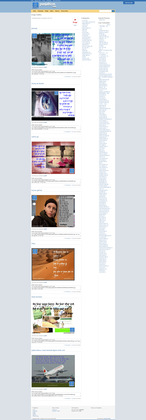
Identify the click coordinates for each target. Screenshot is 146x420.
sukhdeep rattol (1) (103, 253)
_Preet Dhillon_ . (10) (103, 26)
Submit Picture (102, 19)
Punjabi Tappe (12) (86, 55)
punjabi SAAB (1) (102, 214)
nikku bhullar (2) (102, 203)
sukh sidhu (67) (102, 252)
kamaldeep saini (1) (103, 173)
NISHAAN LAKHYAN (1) (104, 206)
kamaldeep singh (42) (103, 175)
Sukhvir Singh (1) (102, 255)
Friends (43, 0)
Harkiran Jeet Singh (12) (104, 135)
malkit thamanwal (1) (103, 190)
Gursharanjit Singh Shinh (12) (105, 131)
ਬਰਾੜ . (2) (101, 48)
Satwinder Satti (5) (103, 241)
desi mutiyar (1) (102, 97)
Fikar (33, 243)
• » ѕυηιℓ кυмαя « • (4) (103, 56)
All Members (49, 0)
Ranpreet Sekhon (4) (103, 223)
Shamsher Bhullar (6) (103, 244)
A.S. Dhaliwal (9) (102, 54)
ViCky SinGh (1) (102, 262)
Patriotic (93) (84, 50)
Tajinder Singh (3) (102, 259)
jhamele (34, 28)
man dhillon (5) (102, 191)
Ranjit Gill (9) (101, 222)
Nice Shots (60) (85, 47)
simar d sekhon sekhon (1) (104, 249)
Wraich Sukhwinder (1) (103, 265)
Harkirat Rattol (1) (102, 137)
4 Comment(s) (67, 345)
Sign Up (127, 2)
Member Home (38, 0)
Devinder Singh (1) (103, 99)
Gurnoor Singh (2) (103, 120)
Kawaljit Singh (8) (102, 179)
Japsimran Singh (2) (103, 153)
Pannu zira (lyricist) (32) (104, 209)
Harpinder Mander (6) (103, 138)
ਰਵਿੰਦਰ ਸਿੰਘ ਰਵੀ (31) (103, 44)
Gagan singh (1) (102, 106)
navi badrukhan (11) (103, 200)
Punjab (46, 11)
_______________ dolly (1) (104, 24)
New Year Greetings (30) (87, 46)
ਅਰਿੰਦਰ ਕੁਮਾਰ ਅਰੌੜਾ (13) (104, 36)
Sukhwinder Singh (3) (103, 256)
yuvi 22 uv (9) (102, 267)
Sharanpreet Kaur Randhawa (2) (105, 247)
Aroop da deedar (38, 83)
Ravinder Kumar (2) (103, 226)
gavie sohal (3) (102, 111)
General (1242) (85, 32)
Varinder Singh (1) (102, 261)
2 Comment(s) (67, 76)
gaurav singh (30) (102, 110)
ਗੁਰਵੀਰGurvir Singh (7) (103, 32)
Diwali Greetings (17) (86, 28)
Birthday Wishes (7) (86, 23)
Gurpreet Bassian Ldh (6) (104, 123)
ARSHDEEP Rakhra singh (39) (105, 74)
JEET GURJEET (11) (103, 164)
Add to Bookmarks (56, 0)
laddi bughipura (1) (103, 182)
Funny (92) (84, 31)
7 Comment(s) (67, 398)
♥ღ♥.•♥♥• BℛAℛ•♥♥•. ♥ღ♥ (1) (105, 75)
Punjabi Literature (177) (87, 53)
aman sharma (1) (102, 62)
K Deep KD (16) (102, 172)
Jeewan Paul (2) (102, 169)
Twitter (58, 411)
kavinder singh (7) (103, 178)
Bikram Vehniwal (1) (103, 85)
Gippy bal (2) (101, 113)
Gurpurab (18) (85, 35)
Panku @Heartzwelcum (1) (104, 208)
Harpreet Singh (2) (103, 143)
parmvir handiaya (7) (103, 212)
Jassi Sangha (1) (102, 159)
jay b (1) (100, 162)
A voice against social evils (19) (88, 21)
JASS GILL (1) (102, 156)
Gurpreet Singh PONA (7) (104, 129)
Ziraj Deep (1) (102, 270)
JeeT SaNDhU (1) (103, 166)
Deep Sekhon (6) (102, 94)
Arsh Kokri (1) (102, 72)
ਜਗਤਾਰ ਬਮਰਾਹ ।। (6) (103, 52)
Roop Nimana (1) (102, 234)
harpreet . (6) (102, 141)
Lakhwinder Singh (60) (103, 184)
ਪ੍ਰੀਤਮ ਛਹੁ (35, 137)
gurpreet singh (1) (102, 128)
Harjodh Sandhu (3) (103, 134)
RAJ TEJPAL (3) (102, 217)
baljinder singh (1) (102, 81)
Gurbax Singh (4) (102, 114)
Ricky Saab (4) (102, 228)
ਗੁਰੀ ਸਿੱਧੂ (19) (101, 33)
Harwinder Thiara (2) (103, 146)
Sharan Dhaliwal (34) (103, 246)
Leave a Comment (77, 76)
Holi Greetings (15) (86, 38)
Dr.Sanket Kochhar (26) (104, 102)
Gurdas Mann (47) (86, 34)
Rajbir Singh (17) (102, 219)
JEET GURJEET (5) (103, 167)
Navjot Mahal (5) (102, 202)
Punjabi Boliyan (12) (86, 52)
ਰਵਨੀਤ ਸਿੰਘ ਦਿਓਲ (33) (103, 42)
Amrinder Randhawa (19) (104, 66)
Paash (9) (84, 49)
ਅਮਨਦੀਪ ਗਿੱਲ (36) (102, 35)
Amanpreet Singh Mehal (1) (104, 65)
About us (57, 11)
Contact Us (54, 409)
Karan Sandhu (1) (102, 176)
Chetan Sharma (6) (103, 88)
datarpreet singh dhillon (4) (104, 91)
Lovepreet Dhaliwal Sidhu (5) (105, 187)
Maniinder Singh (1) (103, 193)
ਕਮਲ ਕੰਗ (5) (101, 39)
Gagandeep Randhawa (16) (105, 108)
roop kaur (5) (102, 232)
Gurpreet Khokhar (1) (103, 126)
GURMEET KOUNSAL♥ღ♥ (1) (105, 119)
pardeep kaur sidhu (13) (104, 211)
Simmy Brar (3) (102, 250)
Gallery (51, 11)
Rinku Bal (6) (101, 229)
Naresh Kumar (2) (103, 197)
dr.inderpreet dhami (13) (104, 100)
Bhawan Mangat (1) (103, 84)
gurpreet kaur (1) (102, 125)
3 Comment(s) (67, 131)
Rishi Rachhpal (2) (103, 231)
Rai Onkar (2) (102, 215)
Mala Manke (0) (85, 44)
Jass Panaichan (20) (103, 158)
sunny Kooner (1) (102, 258)
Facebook (54, 411)
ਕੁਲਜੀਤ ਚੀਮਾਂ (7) (102, 41)
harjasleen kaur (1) (103, 132)
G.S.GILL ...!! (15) (102, 103)
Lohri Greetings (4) (86, 43)
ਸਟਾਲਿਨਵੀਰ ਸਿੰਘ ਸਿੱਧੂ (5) (104, 30)
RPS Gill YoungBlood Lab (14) (105, 235)
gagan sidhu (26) (102, 105)
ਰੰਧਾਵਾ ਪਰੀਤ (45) (102, 47)
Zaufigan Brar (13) (103, 268)
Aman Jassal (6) (102, 60)
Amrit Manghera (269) (103, 71)
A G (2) (100, 29)
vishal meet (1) (102, 264)
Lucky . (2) (101, 188)
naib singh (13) (102, 196)
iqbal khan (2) (102, 150)
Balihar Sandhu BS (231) (104, 79)
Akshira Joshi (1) (102, 57)
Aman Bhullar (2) (102, 59)
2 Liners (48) (84, 20)
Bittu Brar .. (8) (102, 87)
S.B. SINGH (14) (102, 237)
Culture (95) (84, 26)
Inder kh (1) (101, 149)
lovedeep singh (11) (103, 185)
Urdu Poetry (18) (85, 58)
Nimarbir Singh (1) (103, 205)
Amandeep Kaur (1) (103, 63)
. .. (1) (100, 27)
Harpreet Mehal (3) (103, 140)
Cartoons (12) (85, 24)
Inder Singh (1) (102, 147)
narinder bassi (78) (103, 199)
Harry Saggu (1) (102, 144)
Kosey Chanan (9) (86, 41)
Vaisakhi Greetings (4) (86, 59)
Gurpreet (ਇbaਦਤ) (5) (103, 122)
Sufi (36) (84, 56)
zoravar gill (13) (102, 271)
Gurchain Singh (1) (103, 116)
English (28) (84, 29)
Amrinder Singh (106, 418)
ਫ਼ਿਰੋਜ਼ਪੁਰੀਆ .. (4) (102, 38)
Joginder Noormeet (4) (103, 170)
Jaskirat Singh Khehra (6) (104, 155)
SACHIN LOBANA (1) (103, 238)
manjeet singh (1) (102, 194)
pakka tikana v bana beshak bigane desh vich (48, 350)
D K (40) (101, 90)
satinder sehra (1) (102, 240)
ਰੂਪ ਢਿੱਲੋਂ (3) (101, 45)
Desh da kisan (37, 297)
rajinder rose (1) (102, 220)
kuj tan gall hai (37, 190)
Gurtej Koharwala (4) (86, 37)
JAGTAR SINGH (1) (103, 152)
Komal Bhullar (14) (103, 181)
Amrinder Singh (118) (103, 69)
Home (32, 0)
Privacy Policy (64, 11)
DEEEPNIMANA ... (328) (104, 93)
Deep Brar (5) (102, 96)
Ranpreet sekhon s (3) (103, 225)
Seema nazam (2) (102, 243)
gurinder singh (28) (103, 117)
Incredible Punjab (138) (87, 40)
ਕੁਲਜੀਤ (75, 25)
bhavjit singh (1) (102, 82)
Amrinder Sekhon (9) (103, 68)
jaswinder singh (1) (103, 161)
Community (40, 11)
